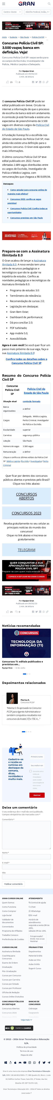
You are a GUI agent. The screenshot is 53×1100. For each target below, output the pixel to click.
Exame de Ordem (10, 963)
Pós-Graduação (9, 971)
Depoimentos (35, 951)
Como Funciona (9, 907)
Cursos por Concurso (11, 975)
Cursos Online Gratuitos (13, 997)
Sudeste (13, 37)
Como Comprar (9, 911)
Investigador (36, 461)
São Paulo (24, 37)
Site (4, 873)
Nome (5, 853)
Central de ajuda (38, 903)
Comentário (8, 819)
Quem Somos (8, 903)
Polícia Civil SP (38, 37)
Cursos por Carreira (11, 980)
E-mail (5, 863)
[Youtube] (24, 1063)
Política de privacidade (27, 1047)
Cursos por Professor (11, 988)
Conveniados (8, 927)
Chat (33, 907)
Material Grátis (35, 956)
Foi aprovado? (37, 938)
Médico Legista (13, 461)
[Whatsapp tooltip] (34, 1063)
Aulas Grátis (34, 964)
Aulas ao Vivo (35, 960)
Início (4, 37)
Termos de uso (26, 1051)
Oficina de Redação (11, 992)
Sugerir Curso (35, 968)
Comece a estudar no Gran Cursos (26, 577)
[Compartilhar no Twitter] (36, 82)
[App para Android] (20, 1063)
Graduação (7, 967)
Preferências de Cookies (13, 939)
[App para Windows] (5, 1063)
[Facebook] (39, 1063)
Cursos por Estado (10, 984)
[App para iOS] (15, 1063)
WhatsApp (35, 911)
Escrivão (25, 461)
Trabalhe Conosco (10, 935)
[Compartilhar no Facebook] (32, 82)
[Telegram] (48, 1063)
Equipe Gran (28, 71)
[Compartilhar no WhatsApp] (43, 82)
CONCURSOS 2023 (26, 513)
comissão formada (31, 401)
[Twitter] (44, 1063)
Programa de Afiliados (12, 931)
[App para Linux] (10, 1063)
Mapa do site (26, 1055)
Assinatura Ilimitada (11, 951)
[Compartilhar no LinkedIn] (39, 82)
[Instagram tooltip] (29, 1063)
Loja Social (6, 915)
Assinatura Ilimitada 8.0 (20, 353)
